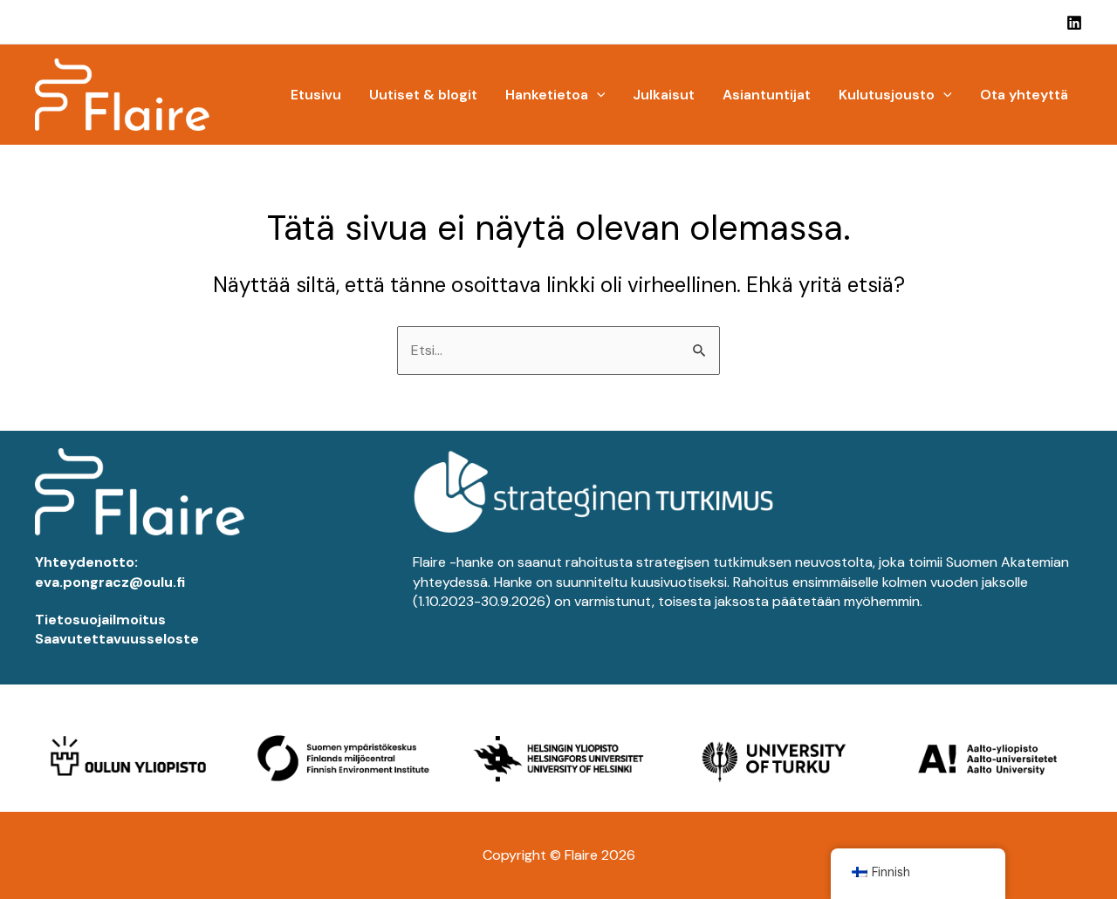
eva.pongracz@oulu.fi (110, 582)
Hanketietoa (546, 94)
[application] (597, 95)
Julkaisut (664, 94)
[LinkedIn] (1074, 23)
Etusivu (316, 94)
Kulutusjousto (887, 94)
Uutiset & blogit (423, 94)
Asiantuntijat (767, 94)
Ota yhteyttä (1024, 94)
